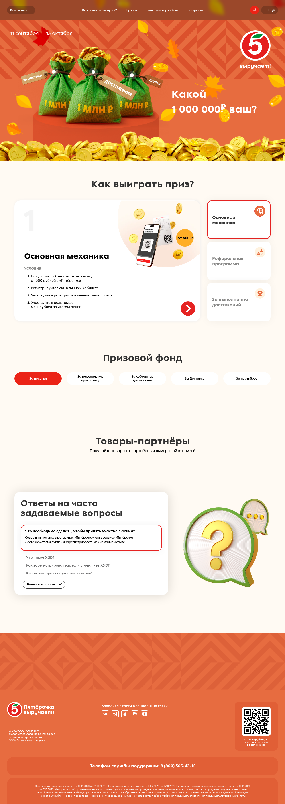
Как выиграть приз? (99, 10)
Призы (131, 10)
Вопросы (195, 10)
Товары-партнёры (162, 10)
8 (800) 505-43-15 (178, 765)
